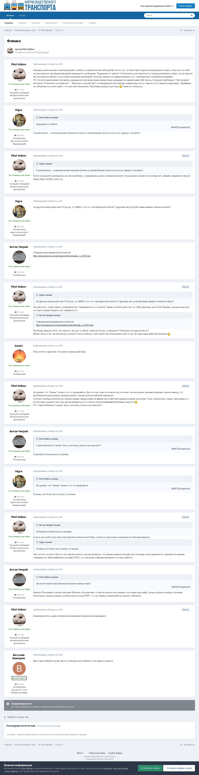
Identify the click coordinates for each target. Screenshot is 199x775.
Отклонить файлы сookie (179, 768)
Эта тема (181, 15)
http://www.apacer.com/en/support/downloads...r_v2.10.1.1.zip (62, 256)
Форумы (9, 23)
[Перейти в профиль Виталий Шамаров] (19, 668)
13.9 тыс (20, 272)
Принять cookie (151, 768)
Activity (22, 15)
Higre (18, 109)
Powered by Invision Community (99, 759)
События (22, 23)
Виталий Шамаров (18, 656)
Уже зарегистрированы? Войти (156, 6)
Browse (10, 15)
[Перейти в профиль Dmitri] (19, 356)
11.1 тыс (20, 684)
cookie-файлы (26, 768)
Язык (79, 753)
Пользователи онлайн (72, 23)
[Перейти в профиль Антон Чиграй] (19, 257)
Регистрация (185, 6)
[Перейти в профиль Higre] (19, 120)
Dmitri (19, 345)
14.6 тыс (20, 135)
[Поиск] (192, 15)
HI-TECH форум (41, 52)
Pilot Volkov (28, 49)
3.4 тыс (20, 371)
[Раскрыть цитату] (37, 117)
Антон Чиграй (18, 246)
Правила (36, 23)
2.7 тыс (20, 90)
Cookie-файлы (115, 753)
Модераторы (51, 23)
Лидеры (92, 23)
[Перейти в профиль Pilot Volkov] (10, 51)
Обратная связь (97, 753)
